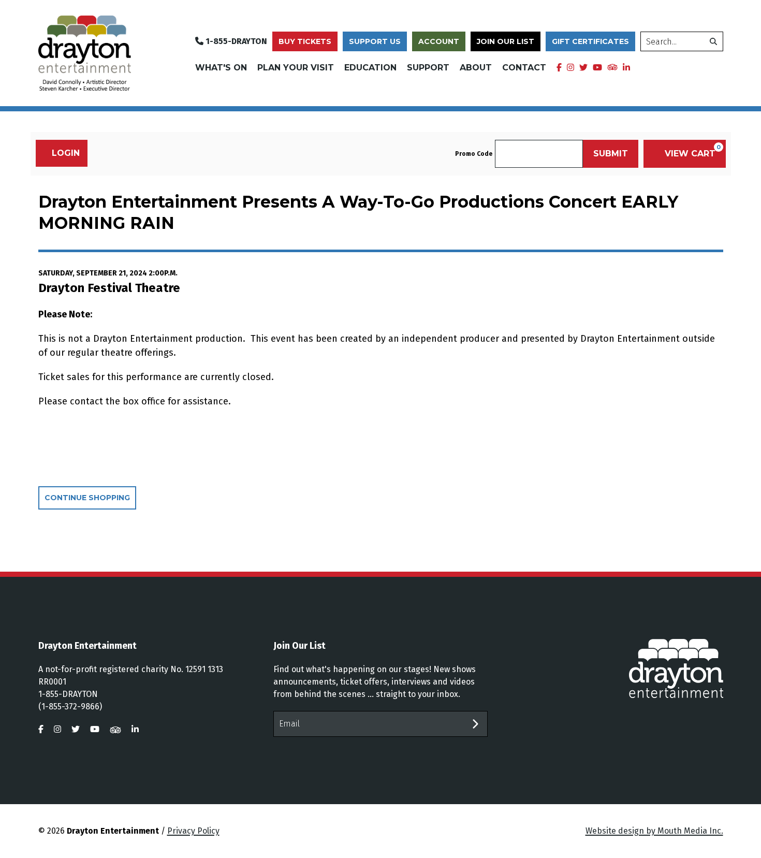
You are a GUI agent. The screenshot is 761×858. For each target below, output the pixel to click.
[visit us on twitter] (583, 68)
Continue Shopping (87, 497)
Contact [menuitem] (524, 67)
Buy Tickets (305, 41)
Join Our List (505, 41)
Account (438, 41)
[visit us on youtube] (597, 68)
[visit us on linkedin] (626, 68)
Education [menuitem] (370, 67)
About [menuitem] (476, 67)
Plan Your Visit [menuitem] (295, 67)
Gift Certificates (590, 41)
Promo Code (473, 154)
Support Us (375, 41)
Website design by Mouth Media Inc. (654, 831)
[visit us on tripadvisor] (612, 67)
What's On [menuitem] (221, 67)
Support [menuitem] (428, 67)
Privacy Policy (193, 831)
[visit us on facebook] (559, 68)
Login (66, 153)
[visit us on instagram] (570, 68)
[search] (713, 41)
